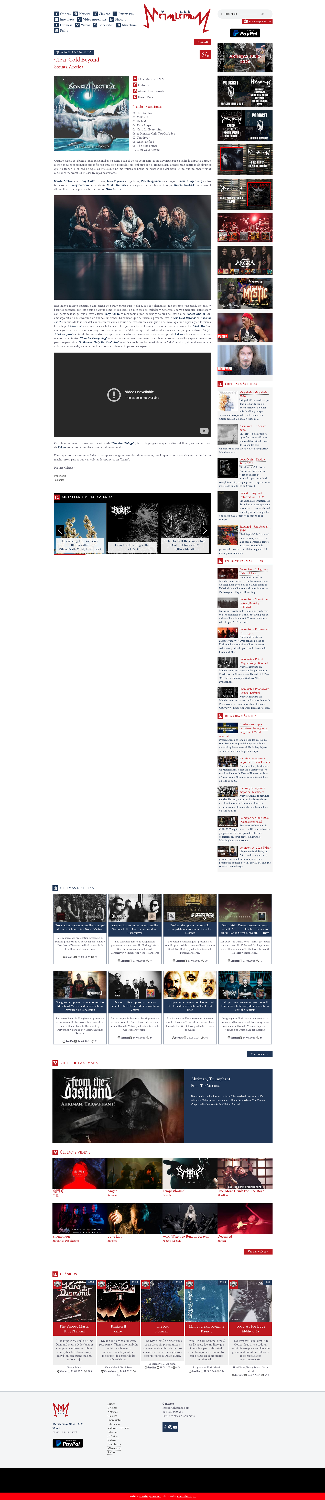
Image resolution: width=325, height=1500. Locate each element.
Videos (85, 25)
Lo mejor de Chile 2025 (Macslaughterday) (254, 820)
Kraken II (118, 1329)
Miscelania (129, 25)
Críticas (65, 14)
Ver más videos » (258, 1252)
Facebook (60, 476)
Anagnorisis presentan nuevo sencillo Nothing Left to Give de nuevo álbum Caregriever (135, 929)
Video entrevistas (94, 19)
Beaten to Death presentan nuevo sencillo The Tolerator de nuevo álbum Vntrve (135, 1006)
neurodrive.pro (186, 1496)
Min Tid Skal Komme (206, 1329)
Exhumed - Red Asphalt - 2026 (255, 528)
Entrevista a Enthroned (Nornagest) (254, 631)
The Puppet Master (74, 1329)
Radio (64, 30)
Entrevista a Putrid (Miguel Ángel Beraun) (254, 661)
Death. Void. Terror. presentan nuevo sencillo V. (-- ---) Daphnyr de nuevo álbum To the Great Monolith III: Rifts (245, 929)
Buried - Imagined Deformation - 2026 (252, 495)
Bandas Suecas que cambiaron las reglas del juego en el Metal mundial (243, 730)
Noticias (85, 14)
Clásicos (104, 14)
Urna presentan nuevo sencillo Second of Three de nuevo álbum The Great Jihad (190, 1006)
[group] (80, 529)
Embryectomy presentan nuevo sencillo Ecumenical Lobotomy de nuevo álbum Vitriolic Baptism (245, 1006)
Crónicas (66, 25)
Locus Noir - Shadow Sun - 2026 (253, 461)
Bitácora (120, 19)
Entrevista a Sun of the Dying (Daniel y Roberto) (254, 603)
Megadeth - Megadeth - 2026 (254, 394)
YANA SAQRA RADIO (260, 21)
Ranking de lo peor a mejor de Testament (252, 790)
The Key (162, 1329)
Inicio (111, 1404)
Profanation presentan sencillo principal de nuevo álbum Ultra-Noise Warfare (80, 927)
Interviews (67, 19)
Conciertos (106, 25)
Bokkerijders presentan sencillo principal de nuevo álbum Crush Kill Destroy (190, 929)
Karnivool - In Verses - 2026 (254, 428)
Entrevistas (126, 14)
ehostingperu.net (150, 1496)
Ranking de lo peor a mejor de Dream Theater (255, 760)
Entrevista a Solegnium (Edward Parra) (254, 571)
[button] (205, 530)
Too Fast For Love (250, 1329)
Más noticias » (259, 1054)
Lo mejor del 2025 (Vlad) (255, 848)
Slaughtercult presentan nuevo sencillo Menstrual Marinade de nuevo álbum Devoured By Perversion (80, 1006)
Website (59, 480)
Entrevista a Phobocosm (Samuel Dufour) (254, 691)
